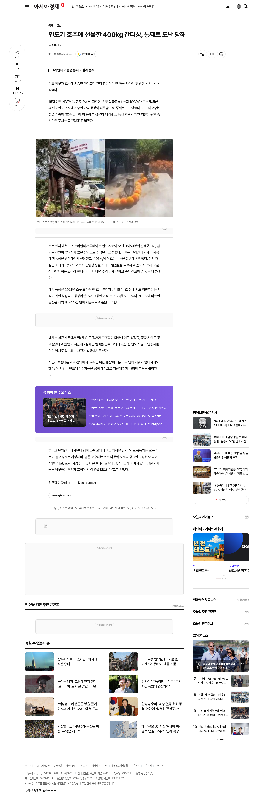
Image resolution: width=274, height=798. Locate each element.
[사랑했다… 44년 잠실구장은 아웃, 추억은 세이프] (39, 737)
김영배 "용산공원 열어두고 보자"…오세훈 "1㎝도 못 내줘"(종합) (213, 683)
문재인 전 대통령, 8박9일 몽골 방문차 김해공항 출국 (231, 455)
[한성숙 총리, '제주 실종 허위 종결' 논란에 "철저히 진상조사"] (123, 715)
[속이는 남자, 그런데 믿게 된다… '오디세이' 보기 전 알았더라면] (39, 692)
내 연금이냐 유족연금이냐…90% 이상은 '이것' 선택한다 (230, 488)
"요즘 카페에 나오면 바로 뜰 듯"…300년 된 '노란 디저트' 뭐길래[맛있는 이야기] (127, 424)
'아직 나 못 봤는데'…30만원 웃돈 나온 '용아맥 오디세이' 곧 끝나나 (123, 400)
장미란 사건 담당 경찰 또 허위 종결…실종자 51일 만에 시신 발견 (230, 439)
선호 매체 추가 (88, 54)
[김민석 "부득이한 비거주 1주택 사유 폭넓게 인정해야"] (123, 692)
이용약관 (135, 765)
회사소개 (29, 765)
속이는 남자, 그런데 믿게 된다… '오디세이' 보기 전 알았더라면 (78, 684)
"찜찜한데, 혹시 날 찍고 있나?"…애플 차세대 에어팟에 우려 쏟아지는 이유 (127, 416)
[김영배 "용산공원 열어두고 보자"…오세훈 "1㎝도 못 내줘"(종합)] (240, 686)
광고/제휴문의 (43, 765)
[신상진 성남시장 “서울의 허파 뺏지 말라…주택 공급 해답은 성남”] (240, 734)
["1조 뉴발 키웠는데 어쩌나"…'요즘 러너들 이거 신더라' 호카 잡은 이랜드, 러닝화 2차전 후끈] (240, 718)
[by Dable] (177, 606)
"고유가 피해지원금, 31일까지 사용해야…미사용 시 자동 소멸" (231, 472)
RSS (106, 765)
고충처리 (147, 765)
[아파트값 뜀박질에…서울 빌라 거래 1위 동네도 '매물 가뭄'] (123, 670)
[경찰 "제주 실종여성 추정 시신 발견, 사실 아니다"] (240, 702)
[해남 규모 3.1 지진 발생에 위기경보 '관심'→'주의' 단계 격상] (123, 737)
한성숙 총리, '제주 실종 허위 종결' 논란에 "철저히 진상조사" (161, 706)
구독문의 (84, 765)
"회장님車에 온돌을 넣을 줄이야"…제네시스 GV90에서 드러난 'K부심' (78, 707)
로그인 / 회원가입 (228, 6)
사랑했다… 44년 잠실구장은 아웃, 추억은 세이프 (78, 729)
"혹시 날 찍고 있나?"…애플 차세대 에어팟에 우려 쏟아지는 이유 (230, 423)
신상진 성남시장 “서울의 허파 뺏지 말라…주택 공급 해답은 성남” (212, 731)
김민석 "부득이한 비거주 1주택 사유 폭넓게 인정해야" (161, 684)
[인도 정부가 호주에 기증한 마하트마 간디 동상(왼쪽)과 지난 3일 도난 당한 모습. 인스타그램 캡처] (104, 178)
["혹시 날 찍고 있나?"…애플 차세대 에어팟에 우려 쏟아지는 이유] (202, 428)
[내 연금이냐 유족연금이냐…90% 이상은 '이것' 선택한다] (202, 493)
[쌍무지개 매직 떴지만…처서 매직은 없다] (39, 670)
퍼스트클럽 (71, 765)
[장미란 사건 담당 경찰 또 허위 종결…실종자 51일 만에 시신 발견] (202, 444)
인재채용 (58, 765)
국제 (50, 25)
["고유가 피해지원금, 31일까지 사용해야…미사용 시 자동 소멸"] (202, 477)
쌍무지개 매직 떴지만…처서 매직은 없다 (77, 661)
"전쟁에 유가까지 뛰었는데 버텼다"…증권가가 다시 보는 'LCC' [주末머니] (127, 408)
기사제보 (96, 765)
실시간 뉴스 (77, 6)
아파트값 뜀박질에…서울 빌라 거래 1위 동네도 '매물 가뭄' (161, 661)
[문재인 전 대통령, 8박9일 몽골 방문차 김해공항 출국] (202, 460)
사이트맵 (159, 765)
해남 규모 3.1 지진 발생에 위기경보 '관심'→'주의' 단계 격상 (161, 729)
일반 (58, 25)
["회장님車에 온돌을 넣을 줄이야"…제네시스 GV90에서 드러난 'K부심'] (39, 715)
